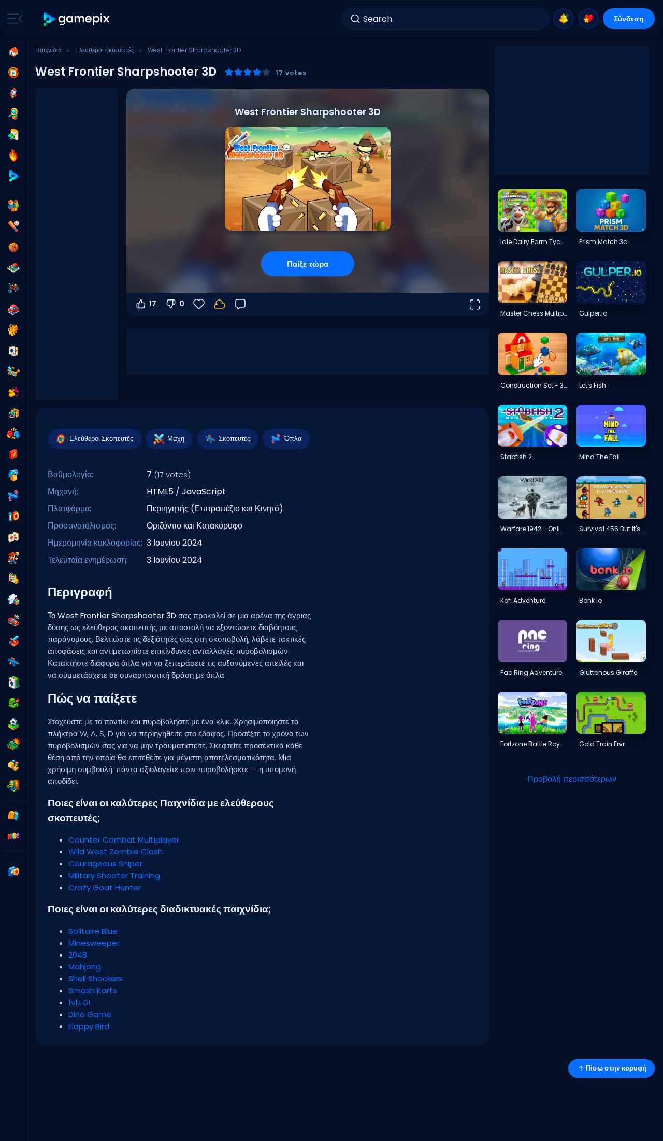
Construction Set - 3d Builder (533, 385)
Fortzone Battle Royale (533, 743)
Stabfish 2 (516, 456)
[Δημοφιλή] (13, 155)
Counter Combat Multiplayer (123, 839)
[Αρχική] (13, 51)
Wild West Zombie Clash (115, 851)
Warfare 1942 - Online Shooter (533, 528)
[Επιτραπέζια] (13, 268)
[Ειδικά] (13, 176)
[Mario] (13, 558)
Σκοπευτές (234, 439)
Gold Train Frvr (602, 743)
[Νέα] (13, 134)
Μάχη (175, 439)
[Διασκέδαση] (13, 475)
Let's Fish (592, 385)
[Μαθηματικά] (13, 578)
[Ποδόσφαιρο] (13, 724)
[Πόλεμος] (13, 744)
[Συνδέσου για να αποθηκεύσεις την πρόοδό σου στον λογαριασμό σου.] (219, 304)
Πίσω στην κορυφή (616, 1068)
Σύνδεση (629, 18)
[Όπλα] (13, 496)
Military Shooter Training (114, 875)
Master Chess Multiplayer (533, 313)
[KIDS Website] (13, 836)
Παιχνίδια (48, 50)
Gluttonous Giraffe (608, 672)
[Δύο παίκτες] (13, 205)
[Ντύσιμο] (13, 392)
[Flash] (13, 454)
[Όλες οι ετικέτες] (13, 815)
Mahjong (84, 966)
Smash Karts (92, 990)
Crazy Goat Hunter (104, 887)
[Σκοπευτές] (13, 661)
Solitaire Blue (93, 930)
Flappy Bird (88, 1026)
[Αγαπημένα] (588, 18)
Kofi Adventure (522, 600)
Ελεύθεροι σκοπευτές (104, 50)
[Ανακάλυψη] (13, 114)
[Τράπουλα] (13, 350)
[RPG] (13, 641)
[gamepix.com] (77, 19)
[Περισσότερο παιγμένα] (13, 93)
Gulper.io (593, 313)
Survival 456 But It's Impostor (612, 528)
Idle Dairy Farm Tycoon (533, 241)
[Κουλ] (13, 371)
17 (152, 303)
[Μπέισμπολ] (13, 226)
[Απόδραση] (13, 413)
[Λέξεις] (13, 765)
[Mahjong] (13, 537)
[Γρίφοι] (13, 599)
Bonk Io (590, 600)
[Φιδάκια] (13, 703)
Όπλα (293, 439)
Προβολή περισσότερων (571, 779)
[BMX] (13, 288)
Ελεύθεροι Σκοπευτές (101, 439)
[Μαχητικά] (13, 433)
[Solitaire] (13, 682)
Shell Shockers (95, 978)
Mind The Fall (599, 456)
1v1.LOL (80, 1002)
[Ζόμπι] (13, 786)
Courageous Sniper (105, 863)
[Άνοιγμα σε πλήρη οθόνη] (474, 304)
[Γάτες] (13, 330)
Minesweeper (94, 942)
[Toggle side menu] (13, 19)
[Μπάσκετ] (13, 247)
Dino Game (89, 1014)
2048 (77, 954)
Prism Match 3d (603, 241)
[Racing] (13, 620)
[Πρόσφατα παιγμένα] (13, 72)
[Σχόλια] (240, 304)
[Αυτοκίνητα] (13, 309)
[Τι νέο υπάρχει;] (563, 18)
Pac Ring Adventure (531, 672)
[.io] (13, 516)
